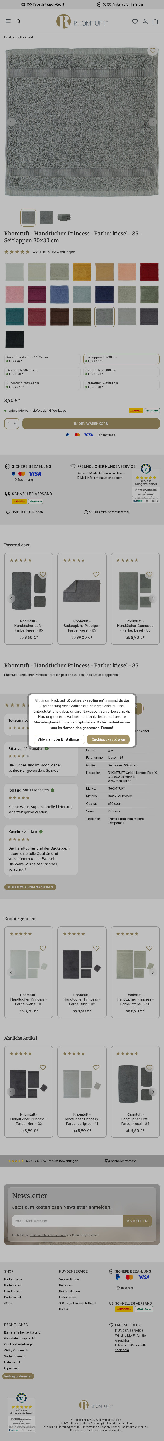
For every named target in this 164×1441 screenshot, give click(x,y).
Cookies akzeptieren (108, 739)
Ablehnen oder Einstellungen (60, 739)
